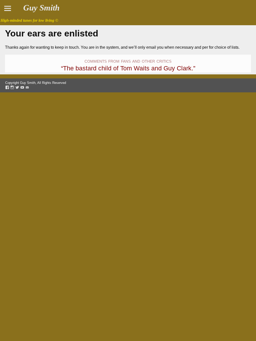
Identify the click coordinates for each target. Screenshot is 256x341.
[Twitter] (17, 88)
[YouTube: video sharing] (22, 88)
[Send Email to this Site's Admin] (27, 88)
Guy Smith (41, 7)
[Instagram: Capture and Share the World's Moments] (12, 88)
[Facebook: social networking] (7, 88)
